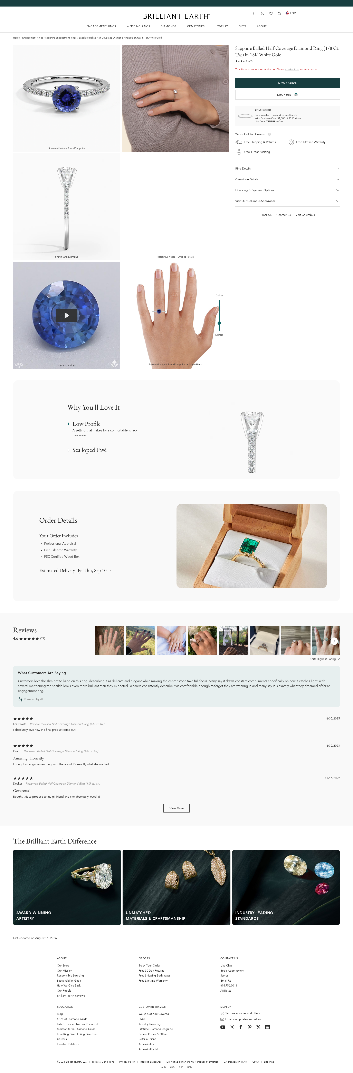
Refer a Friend (147, 1039)
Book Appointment (232, 971)
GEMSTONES (196, 26)
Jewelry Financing (150, 1024)
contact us (292, 69)
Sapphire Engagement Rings (60, 38)
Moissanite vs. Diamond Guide (76, 1029)
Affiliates (225, 991)
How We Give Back (69, 985)
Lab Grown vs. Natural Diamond (77, 1024)
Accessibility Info (149, 1049)
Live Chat (226, 965)
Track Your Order (149, 965)
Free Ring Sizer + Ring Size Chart (78, 1034)
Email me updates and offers (243, 1019)
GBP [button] (181, 1067)
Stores (224, 975)
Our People (64, 991)
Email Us (225, 981)
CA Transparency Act (235, 1062)
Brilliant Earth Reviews (71, 996)
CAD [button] (172, 1067)
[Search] (252, 13)
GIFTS (242, 26)
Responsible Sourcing (70, 975)
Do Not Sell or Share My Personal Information (192, 1062)
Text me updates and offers (242, 1013)
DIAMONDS (168, 26)
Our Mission (64, 971)
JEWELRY (221, 26)
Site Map (269, 1062)
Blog (60, 1014)
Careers (62, 1039)
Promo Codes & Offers (153, 1034)
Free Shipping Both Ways (154, 975)
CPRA (255, 1062)
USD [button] (189, 1067)
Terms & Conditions (103, 1062)
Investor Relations (68, 1044)
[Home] (176, 16)
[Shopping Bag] (279, 13)
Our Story (63, 965)
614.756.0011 (228, 985)
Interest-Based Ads (151, 1062)
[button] (287, 168)
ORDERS (144, 958)
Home (16, 38)
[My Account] (262, 13)
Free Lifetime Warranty (60, 550)
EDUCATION (65, 1007)
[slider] (219, 323)
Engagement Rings (32, 38)
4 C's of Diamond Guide (72, 1019)
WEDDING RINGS (138, 26)
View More (177, 808)
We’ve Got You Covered (154, 1014)
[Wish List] (271, 13)
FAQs (142, 1019)
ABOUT (261, 26)
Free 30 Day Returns (151, 971)
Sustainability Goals (69, 981)
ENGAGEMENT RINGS (101, 26)
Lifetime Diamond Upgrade (156, 1029)
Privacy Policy (127, 1062)
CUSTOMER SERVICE (152, 1007)
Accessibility (146, 1044)
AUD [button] (163, 1067)
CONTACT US (229, 958)
